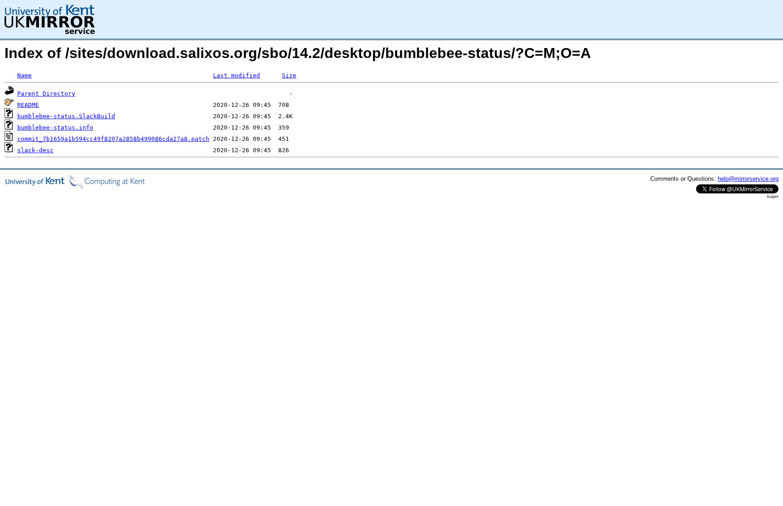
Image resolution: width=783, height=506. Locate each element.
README (28, 104)
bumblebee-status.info (55, 127)
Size (289, 75)
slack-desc (35, 150)
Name (24, 75)
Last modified (236, 75)
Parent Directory (46, 93)
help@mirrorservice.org (748, 178)
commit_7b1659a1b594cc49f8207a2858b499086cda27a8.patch (113, 138)
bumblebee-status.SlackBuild (66, 116)
